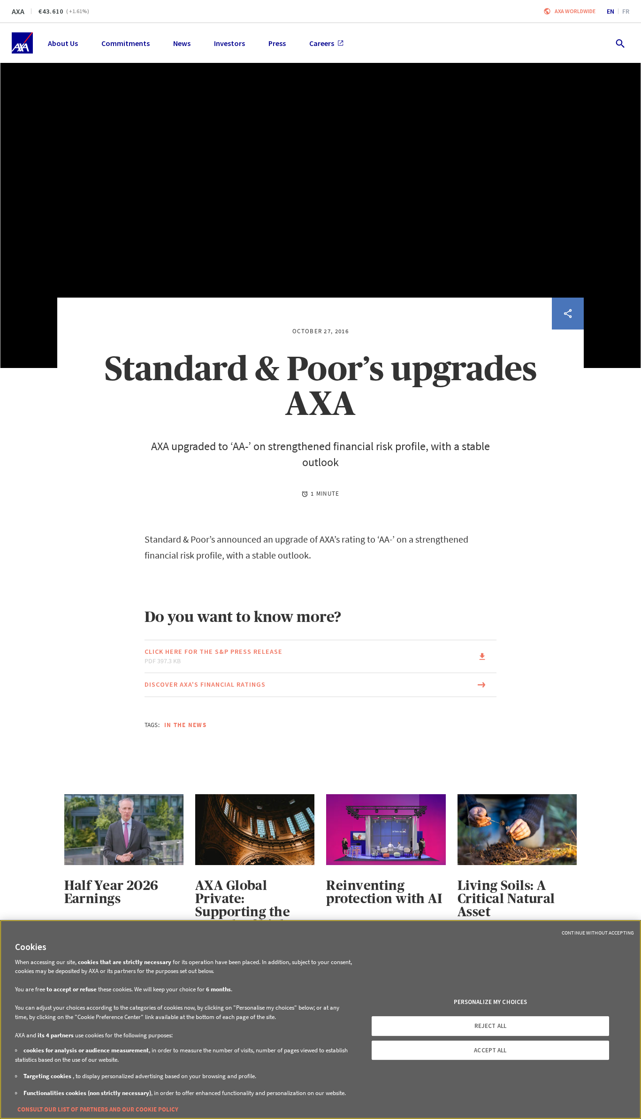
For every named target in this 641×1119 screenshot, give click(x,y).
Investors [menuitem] (229, 43)
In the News (185, 725)
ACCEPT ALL (490, 1050)
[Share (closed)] (568, 314)
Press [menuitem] (277, 43)
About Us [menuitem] (63, 43)
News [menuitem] (182, 43)
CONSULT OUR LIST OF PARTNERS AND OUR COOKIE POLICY (97, 1109)
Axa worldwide (575, 11)
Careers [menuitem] (321, 43)
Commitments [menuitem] (125, 43)
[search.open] (619, 43)
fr (625, 11)
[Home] (22, 43)
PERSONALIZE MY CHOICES (490, 1002)
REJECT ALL (490, 1026)
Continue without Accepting (598, 932)
